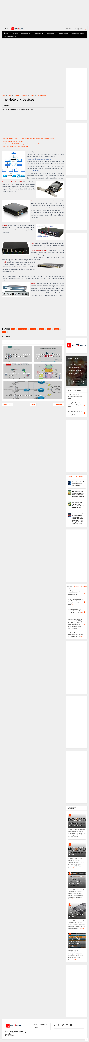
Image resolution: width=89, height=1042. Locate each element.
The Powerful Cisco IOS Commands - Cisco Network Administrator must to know (47, 356)
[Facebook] (67, 28)
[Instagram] (72, 28)
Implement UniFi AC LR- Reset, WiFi (14, 141)
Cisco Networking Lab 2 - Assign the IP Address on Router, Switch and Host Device (17, 356)
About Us (36, 1024)
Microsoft (15, 33)
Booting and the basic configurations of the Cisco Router (23, 395)
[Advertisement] (44, 14)
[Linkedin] (69, 28)
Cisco (9, 95)
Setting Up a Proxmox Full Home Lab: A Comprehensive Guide (75, 941)
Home (6, 33)
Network (25, 95)
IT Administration (63, 33)
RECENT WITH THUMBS (76, 477)
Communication (41, 95)
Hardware (16, 95)
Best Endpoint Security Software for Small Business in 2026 (78, 483)
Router (32, 95)
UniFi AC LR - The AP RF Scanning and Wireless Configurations (22, 144)
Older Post (59, 404)
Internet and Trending (78, 33)
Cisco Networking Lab (9, 36)
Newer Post (7, 404)
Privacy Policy (43, 1024)
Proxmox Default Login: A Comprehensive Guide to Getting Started (75, 881)
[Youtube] (75, 28)
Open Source (50, 33)
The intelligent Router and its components (16, 146)
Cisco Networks (25, 33)
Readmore (82, 836)
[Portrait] (78, 28)
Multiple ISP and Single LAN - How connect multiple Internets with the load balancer (28, 138)
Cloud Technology (38, 33)
